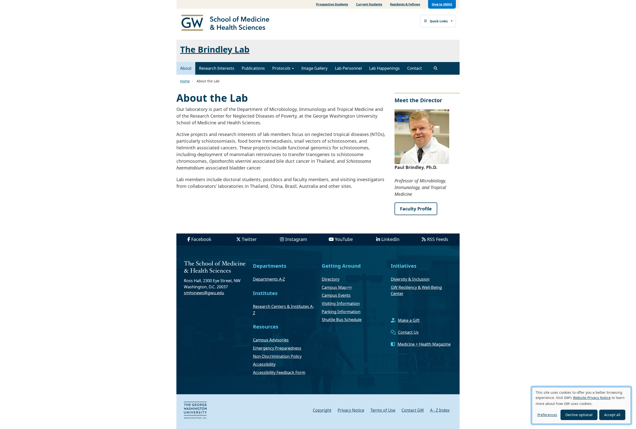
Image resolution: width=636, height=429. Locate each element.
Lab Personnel (348, 68)
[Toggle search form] (435, 68)
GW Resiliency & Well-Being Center (416, 291)
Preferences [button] (547, 414)
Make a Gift (409, 320)
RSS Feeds (437, 239)
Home (185, 81)
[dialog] (581, 405)
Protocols (281, 68)
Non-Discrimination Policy (277, 356)
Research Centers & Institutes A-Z (283, 310)
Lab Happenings (384, 68)
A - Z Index (440, 410)
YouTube (344, 239)
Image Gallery (314, 68)
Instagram (296, 239)
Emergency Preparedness (277, 348)
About (186, 68)
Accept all (612, 414)
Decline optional (579, 414)
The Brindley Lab (214, 49)
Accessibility (264, 364)
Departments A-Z (269, 279)
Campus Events (336, 295)
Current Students (369, 4)
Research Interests (216, 68)
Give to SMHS (442, 4)
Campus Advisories (271, 340)
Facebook (201, 239)
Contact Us (408, 332)
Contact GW (412, 410)
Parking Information (341, 311)
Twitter (249, 239)
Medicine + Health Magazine (424, 344)
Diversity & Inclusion (410, 279)
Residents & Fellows (405, 4)
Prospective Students (332, 4)
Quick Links (439, 21)
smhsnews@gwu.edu (204, 293)
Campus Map (334, 287)
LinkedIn (390, 239)
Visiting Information (341, 303)
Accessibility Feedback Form (279, 372)
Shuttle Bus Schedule (341, 319)
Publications (253, 68)
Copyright (322, 410)
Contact (414, 68)
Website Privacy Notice (592, 397)
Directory (330, 279)
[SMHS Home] (227, 23)
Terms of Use (382, 410)
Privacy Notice (351, 410)
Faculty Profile (416, 209)
